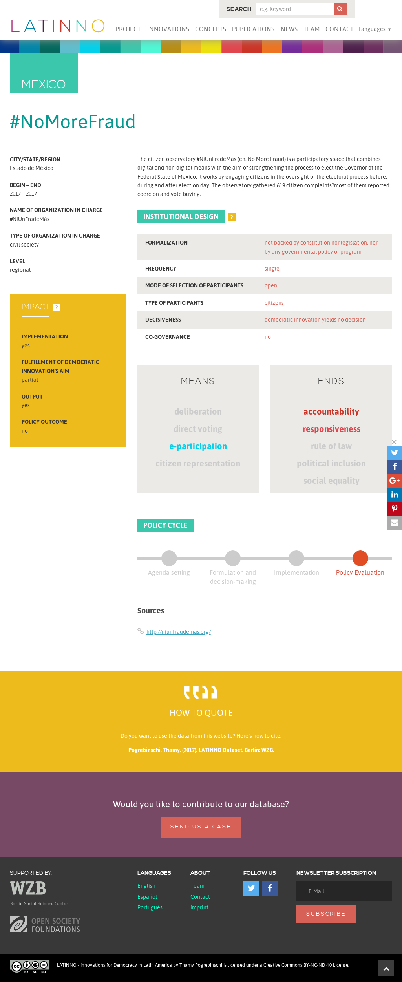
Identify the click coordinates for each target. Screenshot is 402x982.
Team (311, 29)
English (146, 885)
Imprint (199, 907)
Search (239, 9)
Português (150, 907)
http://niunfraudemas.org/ (178, 631)
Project (128, 29)
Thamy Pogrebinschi (200, 965)
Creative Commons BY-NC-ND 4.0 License (305, 965)
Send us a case (200, 826)
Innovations (168, 29)
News (289, 29)
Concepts (210, 29)
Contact (339, 29)
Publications (253, 29)
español (147, 896)
